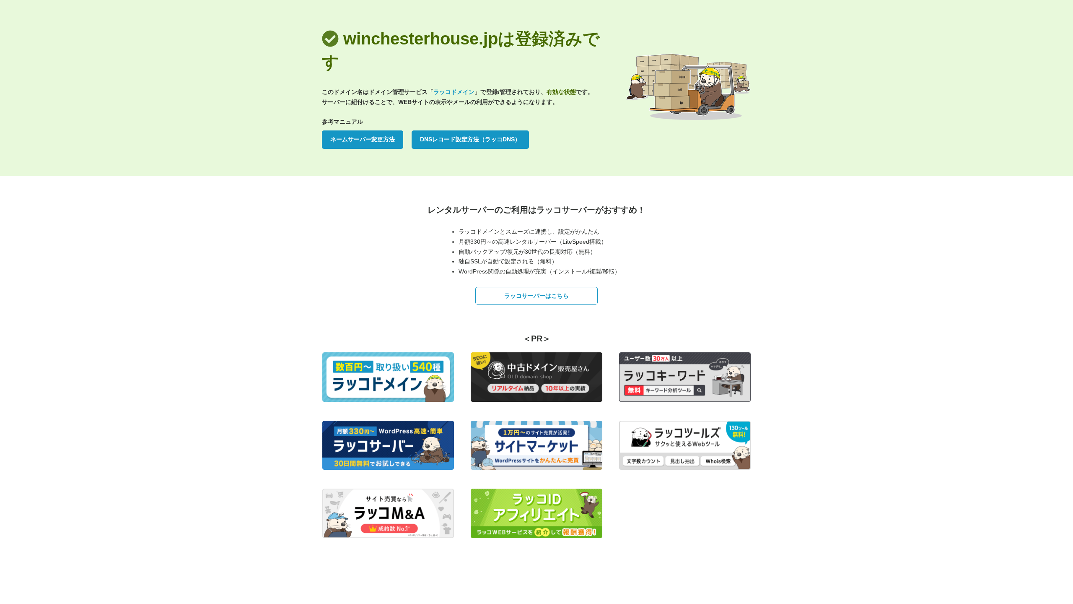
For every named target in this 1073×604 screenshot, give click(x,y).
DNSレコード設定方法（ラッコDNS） (470, 139)
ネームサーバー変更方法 (362, 139)
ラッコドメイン (453, 92)
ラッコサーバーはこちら (536, 295)
